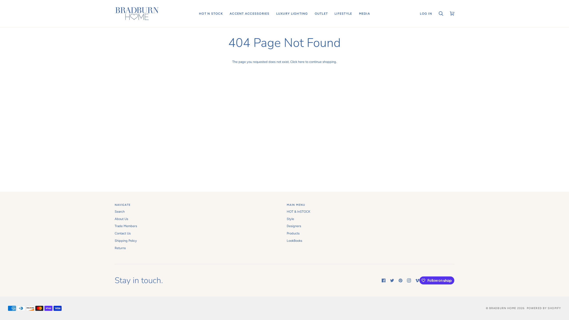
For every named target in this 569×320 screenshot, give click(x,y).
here (301, 62)
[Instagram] (409, 280)
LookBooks (294, 241)
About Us (121, 219)
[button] (211, 13)
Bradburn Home (502, 308)
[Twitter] (392, 280)
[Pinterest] (401, 280)
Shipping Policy (126, 241)
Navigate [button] (122, 204)
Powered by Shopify (544, 308)
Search (120, 212)
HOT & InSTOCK (298, 212)
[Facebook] (384, 280)
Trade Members (126, 226)
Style (290, 219)
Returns (120, 248)
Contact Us (123, 233)
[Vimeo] (417, 280)
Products (293, 233)
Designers (294, 226)
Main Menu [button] (296, 204)
